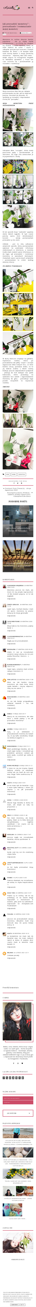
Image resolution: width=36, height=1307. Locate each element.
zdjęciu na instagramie (17, 57)
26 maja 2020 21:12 (25, 765)
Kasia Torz (11, 893)
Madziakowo (12, 697)
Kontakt (7, 1102)
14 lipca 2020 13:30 (20, 877)
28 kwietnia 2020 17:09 (25, 679)
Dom (7, 474)
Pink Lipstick (12, 679)
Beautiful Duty (13, 848)
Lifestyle (22, 474)
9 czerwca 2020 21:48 (19, 815)
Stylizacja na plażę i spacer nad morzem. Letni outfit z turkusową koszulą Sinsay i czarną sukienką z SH (18, 1142)
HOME (14, 474)
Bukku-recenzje (13, 765)
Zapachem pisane (13, 621)
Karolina (10, 834)
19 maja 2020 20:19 (19, 729)
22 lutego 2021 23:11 (21, 952)
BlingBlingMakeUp (14, 664)
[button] (26, 4)
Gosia (9, 800)
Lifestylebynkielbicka (15, 863)
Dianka (9, 877)
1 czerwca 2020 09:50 (20, 800)
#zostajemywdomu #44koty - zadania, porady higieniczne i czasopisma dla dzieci (19, 494)
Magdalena (11, 649)
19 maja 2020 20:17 (19, 714)
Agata (9, 933)
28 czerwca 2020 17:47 (23, 834)
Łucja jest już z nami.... (18, 1218)
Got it (22, 1304)
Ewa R (9, 815)
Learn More (14, 1304)
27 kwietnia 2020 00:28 (24, 649)
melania (10, 952)
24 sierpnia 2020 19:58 (21, 914)
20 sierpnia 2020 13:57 (23, 893)
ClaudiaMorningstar (15, 636)
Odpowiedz (11, 599)
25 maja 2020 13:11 (24, 746)
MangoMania (12, 746)
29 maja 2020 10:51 (19, 783)
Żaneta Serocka (13, 604)
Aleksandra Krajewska (15, 585)
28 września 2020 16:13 (20, 933)
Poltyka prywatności (12, 1098)
